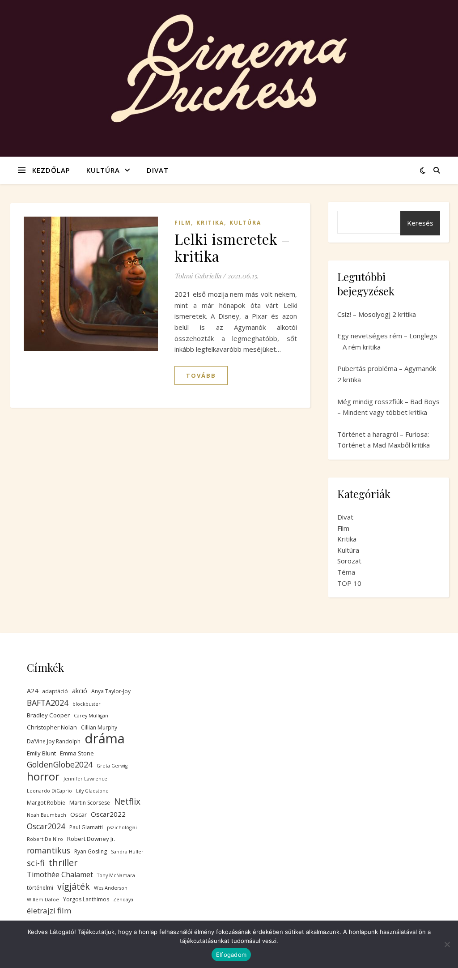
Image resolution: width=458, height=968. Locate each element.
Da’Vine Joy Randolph (54, 741)
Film (182, 222)
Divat (158, 170)
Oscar (78, 814)
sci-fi (36, 862)
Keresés (420, 222)
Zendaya (123, 899)
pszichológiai (122, 827)
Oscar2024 (46, 826)
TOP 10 (349, 583)
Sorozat (349, 560)
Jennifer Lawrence (85, 779)
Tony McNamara (116, 875)
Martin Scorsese (89, 802)
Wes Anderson (110, 888)
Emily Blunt (41, 753)
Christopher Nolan (52, 727)
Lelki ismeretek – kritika (232, 247)
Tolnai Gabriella (197, 275)
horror (43, 776)
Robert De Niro (45, 839)
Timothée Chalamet (60, 874)
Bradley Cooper (48, 715)
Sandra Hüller (127, 852)
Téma (346, 571)
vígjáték (73, 886)
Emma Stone (77, 753)
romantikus (48, 850)
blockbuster (86, 704)
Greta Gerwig (112, 766)
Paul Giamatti (86, 827)
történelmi (40, 887)
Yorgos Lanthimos (86, 899)
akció (79, 691)
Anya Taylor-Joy (111, 691)
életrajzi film (49, 910)
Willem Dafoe (43, 899)
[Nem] (446, 944)
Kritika (210, 222)
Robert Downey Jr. (91, 839)
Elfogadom (231, 954)
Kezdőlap (51, 170)
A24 (32, 691)
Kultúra (103, 170)
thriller (63, 862)
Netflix (127, 801)
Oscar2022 (108, 814)
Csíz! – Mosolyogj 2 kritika (376, 314)
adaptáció (55, 691)
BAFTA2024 (47, 702)
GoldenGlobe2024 (60, 764)
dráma (105, 738)
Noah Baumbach (46, 815)
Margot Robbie (46, 802)
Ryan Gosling (90, 851)
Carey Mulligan (91, 715)
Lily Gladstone (92, 791)
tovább (201, 375)
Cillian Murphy (99, 727)
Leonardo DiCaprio (49, 791)
